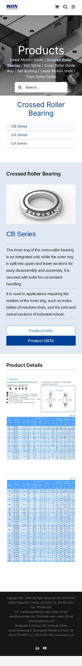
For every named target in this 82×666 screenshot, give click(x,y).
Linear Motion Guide (27, 60)
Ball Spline (33, 65)
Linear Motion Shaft (57, 71)
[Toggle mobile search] (65, 7)
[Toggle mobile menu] (73, 7)
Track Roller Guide (41, 77)
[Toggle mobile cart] (57, 7)
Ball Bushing (27, 71)
